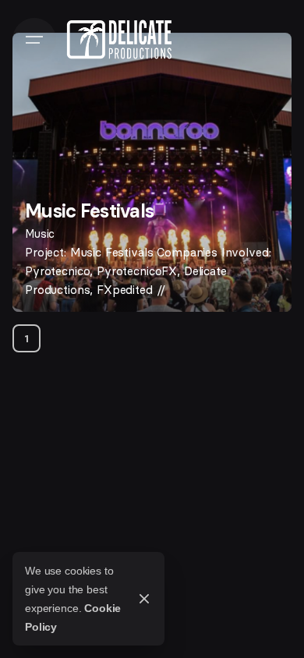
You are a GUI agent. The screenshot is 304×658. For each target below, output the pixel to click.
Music (40, 234)
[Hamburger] (34, 40)
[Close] (144, 598)
